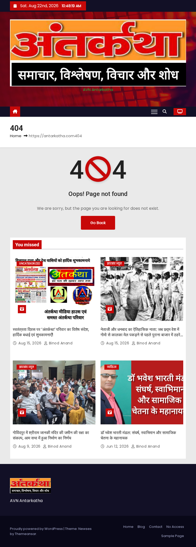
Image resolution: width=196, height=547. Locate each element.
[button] (166, 111)
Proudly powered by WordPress (37, 528)
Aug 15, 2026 (30, 343)
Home (15, 135)
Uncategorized (29, 263)
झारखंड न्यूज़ (114, 263)
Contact (155, 526)
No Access (175, 526)
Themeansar (25, 533)
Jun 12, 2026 (118, 446)
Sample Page (172, 535)
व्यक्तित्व (111, 367)
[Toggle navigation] (154, 111)
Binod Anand (60, 343)
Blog (141, 526)
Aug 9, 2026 (30, 446)
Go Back (98, 222)
